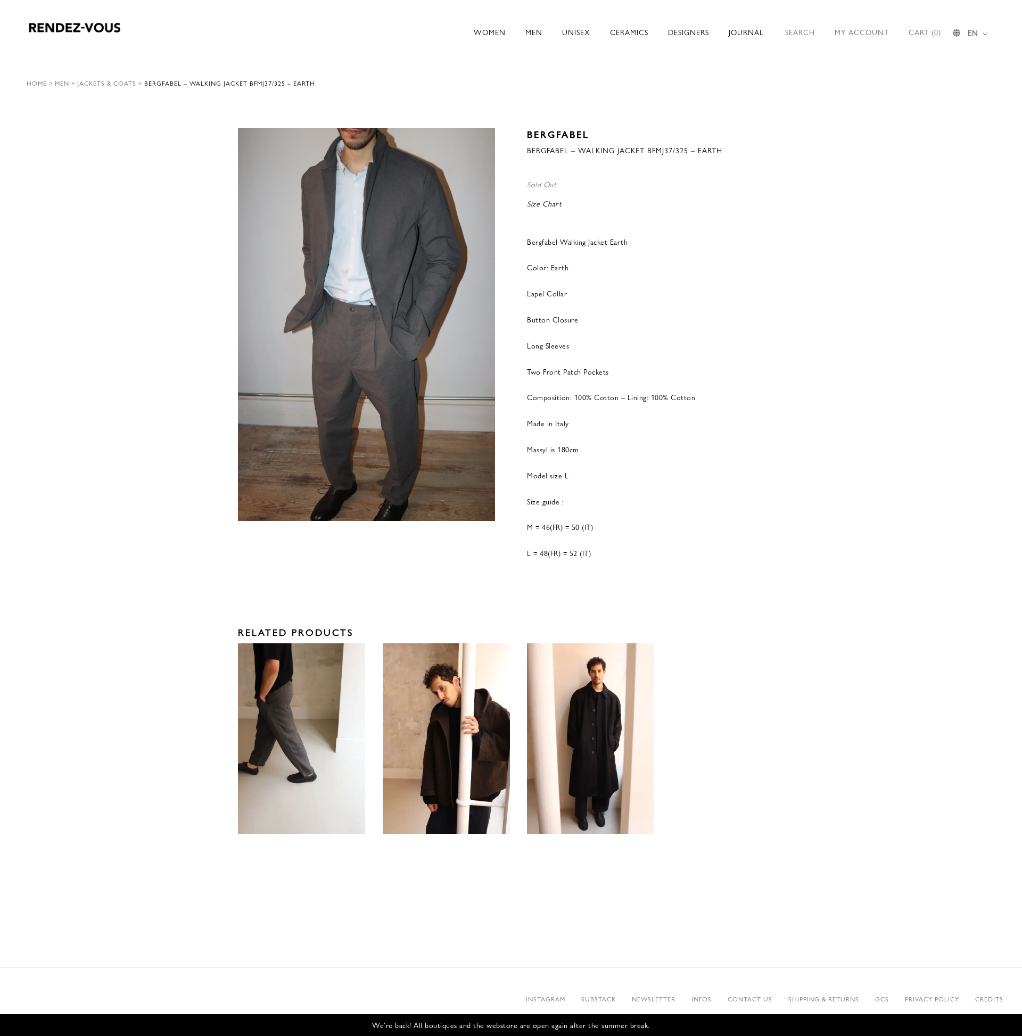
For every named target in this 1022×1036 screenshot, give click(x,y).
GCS (882, 999)
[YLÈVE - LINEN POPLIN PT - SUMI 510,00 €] (301, 738)
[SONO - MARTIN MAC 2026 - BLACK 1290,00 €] (590, 738)
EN (973, 32)
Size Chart (544, 203)
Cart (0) (925, 32)
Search (800, 32)
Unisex (576, 32)
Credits (989, 999)
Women (490, 32)
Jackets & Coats (106, 83)
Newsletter (653, 999)
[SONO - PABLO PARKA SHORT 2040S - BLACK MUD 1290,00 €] (446, 738)
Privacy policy (932, 999)
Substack (598, 999)
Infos (701, 999)
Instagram (545, 999)
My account (862, 32)
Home (37, 83)
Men (533, 32)
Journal (746, 32)
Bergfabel (558, 133)
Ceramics (629, 32)
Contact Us (750, 999)
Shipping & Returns (823, 999)
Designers (688, 32)
